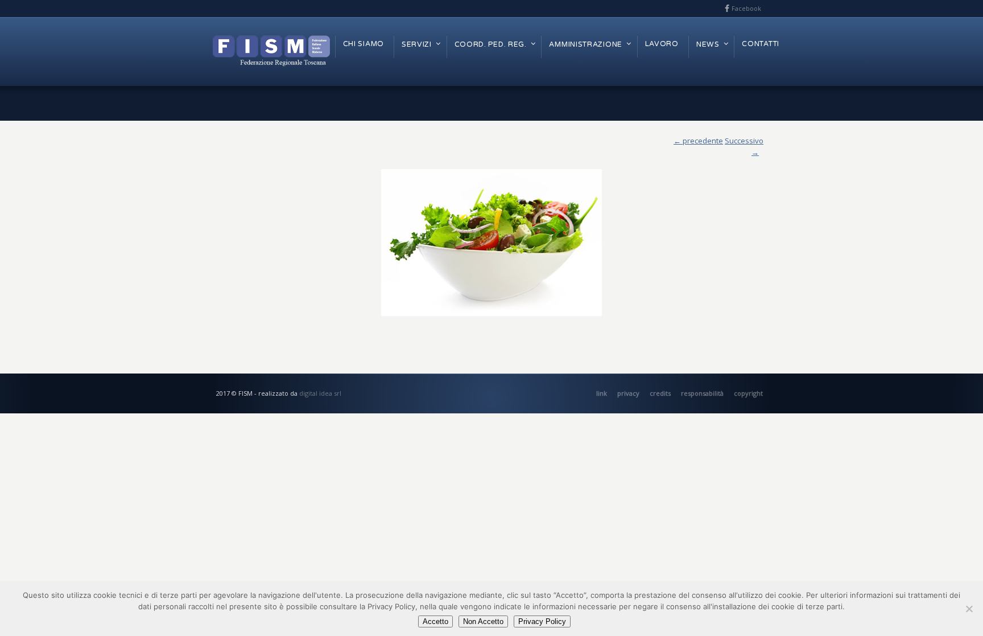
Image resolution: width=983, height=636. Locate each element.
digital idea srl (320, 393)
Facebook (746, 8)
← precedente (698, 141)
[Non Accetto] (968, 608)
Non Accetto (483, 621)
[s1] (491, 242)
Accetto (435, 621)
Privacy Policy (542, 621)
